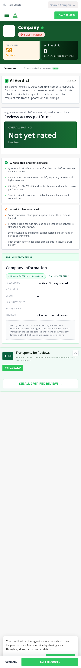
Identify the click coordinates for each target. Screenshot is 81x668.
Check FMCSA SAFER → (60, 276)
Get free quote (50, 661)
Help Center (15, 5)
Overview (10, 68)
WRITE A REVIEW (13, 368)
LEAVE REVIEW (66, 15)
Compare (11, 661)
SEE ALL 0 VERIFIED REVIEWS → (40, 384)
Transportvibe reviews (41, 68)
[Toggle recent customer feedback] (76, 353)
